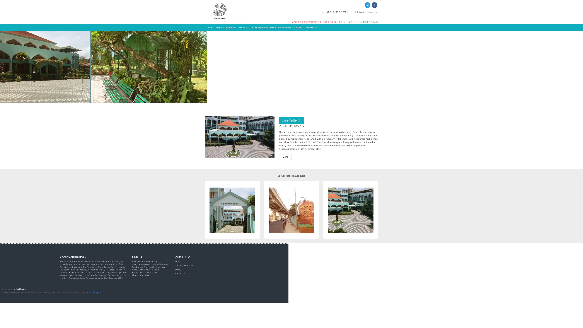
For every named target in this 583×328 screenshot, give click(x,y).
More (285, 156)
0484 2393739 (370, 22)
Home (209, 27)
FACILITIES (244, 27)
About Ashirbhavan (184, 265)
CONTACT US (311, 27)
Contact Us (180, 273)
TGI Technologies (93, 292)
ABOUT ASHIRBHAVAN (225, 27)
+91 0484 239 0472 (335, 12)
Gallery (178, 269)
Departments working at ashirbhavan (271, 27)
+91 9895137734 (351, 22)
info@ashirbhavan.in (366, 12)
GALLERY (298, 27)
